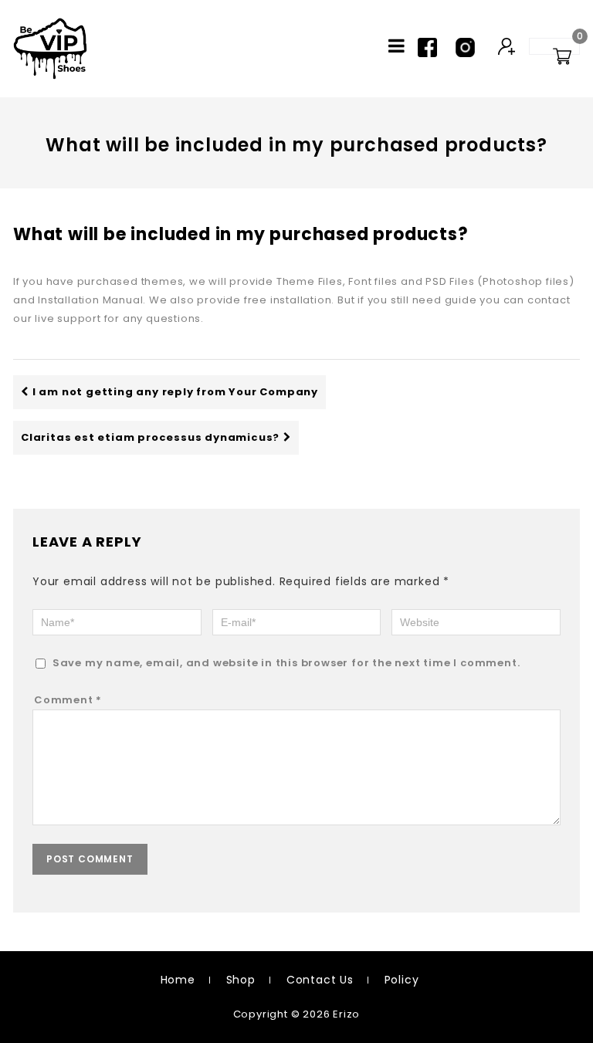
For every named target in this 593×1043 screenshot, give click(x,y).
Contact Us (320, 979)
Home (178, 979)
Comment (68, 700)
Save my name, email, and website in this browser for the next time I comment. (286, 662)
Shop (241, 979)
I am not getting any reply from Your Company (175, 391)
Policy (402, 979)
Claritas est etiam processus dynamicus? (150, 437)
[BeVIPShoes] (50, 49)
